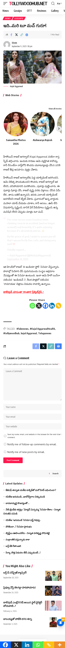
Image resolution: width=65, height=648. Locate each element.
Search (55, 473)
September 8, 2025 (17, 259)
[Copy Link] (58, 306)
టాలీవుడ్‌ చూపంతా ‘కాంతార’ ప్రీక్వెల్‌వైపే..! (23, 292)
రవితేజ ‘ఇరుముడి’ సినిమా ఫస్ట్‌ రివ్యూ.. (23, 520)
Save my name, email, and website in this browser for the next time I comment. (34, 435)
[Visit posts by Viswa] (6, 44)
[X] (39, 306)
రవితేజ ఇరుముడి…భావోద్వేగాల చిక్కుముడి (25, 496)
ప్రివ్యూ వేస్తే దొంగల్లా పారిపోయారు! (19, 587)
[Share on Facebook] (11, 34)
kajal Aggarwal (29, 333)
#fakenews (22, 328)
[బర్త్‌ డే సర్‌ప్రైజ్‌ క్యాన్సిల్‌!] (53, 576)
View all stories (55, 108)
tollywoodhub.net (28, 3)
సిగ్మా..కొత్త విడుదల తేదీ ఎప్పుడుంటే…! (23, 552)
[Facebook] (45, 306)
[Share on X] (16, 34)
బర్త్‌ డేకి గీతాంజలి (13, 546)
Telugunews (44, 333)
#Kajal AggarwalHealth (42, 328)
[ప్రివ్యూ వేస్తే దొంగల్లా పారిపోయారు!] (53, 591)
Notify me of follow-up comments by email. (31, 444)
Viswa (14, 42)
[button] (6, 3)
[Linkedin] (52, 306)
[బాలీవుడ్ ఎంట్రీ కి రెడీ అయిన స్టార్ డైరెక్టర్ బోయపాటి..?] (53, 606)
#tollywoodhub (11, 333)
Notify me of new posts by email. (26, 452)
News (8, 18)
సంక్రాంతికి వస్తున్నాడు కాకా (18, 539)
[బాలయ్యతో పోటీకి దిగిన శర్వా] (53, 622)
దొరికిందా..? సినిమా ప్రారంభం (19, 526)
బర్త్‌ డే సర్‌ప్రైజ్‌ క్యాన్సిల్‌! (15, 572)
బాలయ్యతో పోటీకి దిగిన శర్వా (17, 618)
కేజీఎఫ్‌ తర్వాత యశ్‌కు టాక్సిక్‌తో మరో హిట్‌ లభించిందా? (31, 490)
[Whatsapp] (32, 306)
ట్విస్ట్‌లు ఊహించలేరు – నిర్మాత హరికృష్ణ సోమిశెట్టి (28, 533)
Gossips (18, 18)
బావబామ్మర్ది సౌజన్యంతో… (17, 503)
